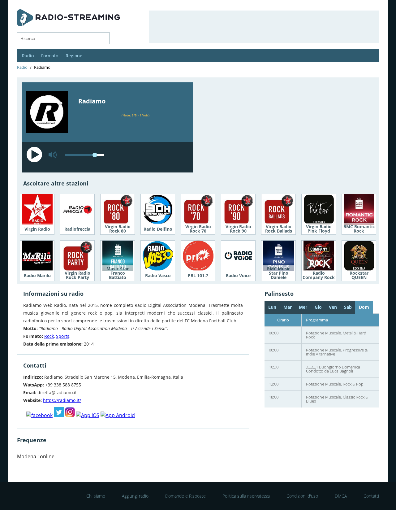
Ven (333, 307)
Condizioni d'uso (302, 496)
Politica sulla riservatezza (246, 496)
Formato (49, 56)
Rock (49, 336)
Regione (74, 56)
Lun (272, 307)
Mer (303, 307)
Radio (28, 56)
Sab (348, 307)
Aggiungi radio (135, 496)
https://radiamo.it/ (62, 400)
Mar (287, 307)
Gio (318, 307)
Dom (364, 307)
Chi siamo (95, 496)
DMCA (341, 496)
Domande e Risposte (185, 496)
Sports (62, 336)
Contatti (371, 496)
